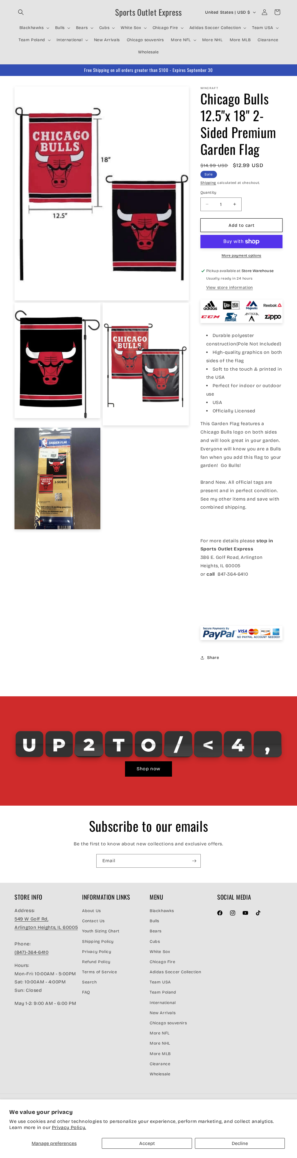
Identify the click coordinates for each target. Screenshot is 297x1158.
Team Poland (163, 992)
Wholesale (160, 1074)
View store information (229, 287)
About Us (91, 910)
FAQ (86, 992)
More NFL (160, 1033)
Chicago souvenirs (168, 1023)
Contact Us (93, 920)
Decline (240, 1143)
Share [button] (213, 657)
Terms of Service (99, 971)
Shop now (148, 768)
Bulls (154, 920)
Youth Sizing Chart (100, 931)
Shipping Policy (98, 941)
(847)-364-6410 (31, 952)
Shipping (208, 183)
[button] (21, 12)
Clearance (160, 1063)
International (163, 1002)
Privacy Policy (96, 951)
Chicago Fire (162, 961)
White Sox (160, 951)
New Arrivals (162, 1012)
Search (89, 982)
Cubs (155, 941)
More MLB (160, 1053)
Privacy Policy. (69, 1127)
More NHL (160, 1043)
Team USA (160, 982)
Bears (156, 931)
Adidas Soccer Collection (175, 971)
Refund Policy (96, 961)
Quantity (208, 192)
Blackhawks (162, 910)
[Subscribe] (194, 861)
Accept (147, 1143)
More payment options (241, 255)
